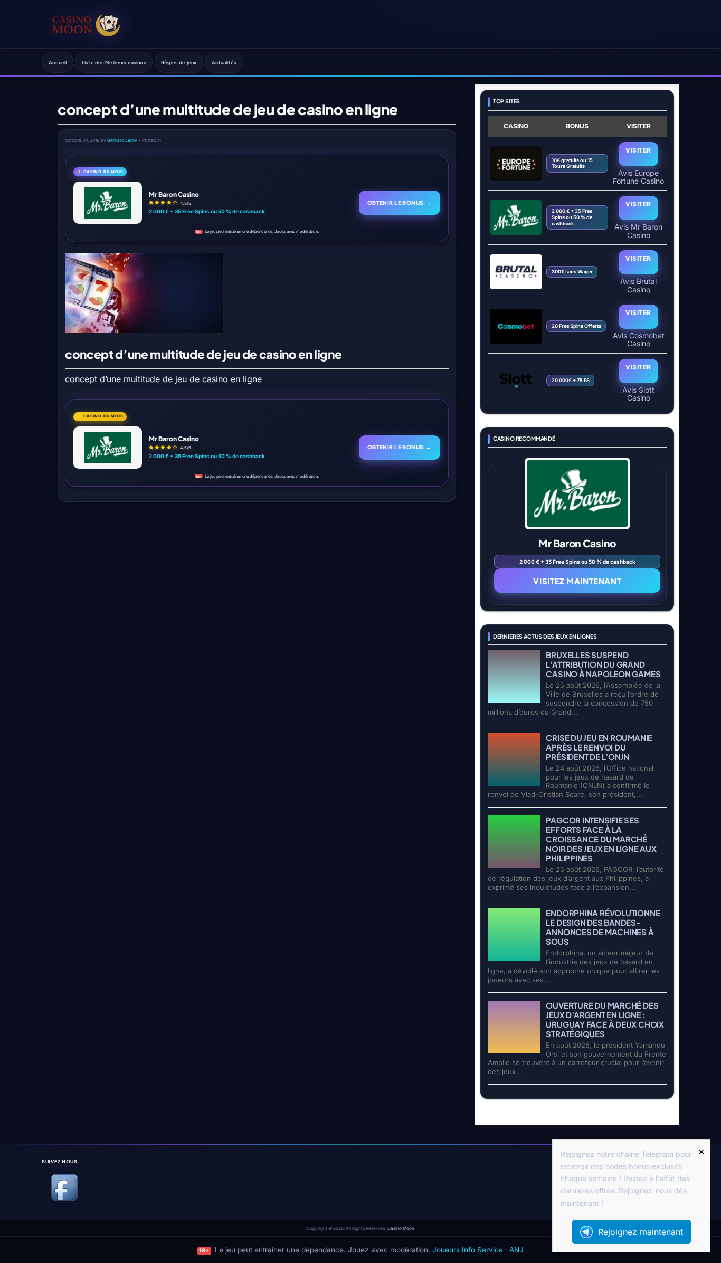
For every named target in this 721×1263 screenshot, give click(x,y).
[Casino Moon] (86, 24)
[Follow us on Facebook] (64, 1198)
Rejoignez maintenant (640, 1232)
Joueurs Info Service (467, 1250)
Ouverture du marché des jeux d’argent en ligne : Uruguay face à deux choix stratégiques (604, 1019)
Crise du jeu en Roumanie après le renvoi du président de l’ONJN (599, 747)
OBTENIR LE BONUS (399, 202)
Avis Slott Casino (638, 393)
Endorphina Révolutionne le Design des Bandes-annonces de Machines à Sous (603, 927)
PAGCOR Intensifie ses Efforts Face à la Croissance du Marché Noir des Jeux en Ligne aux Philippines (601, 839)
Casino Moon (400, 1228)
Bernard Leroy (122, 140)
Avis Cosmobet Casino (639, 339)
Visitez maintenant (577, 581)
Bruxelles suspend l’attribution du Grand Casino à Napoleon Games (603, 664)
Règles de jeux (178, 62)
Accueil (58, 62)
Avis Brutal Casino (638, 285)
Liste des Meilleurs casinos (114, 62)
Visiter (638, 150)
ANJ (516, 1250)
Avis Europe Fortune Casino (638, 176)
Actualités (224, 62)
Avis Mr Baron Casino (638, 230)
